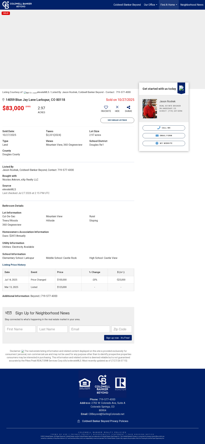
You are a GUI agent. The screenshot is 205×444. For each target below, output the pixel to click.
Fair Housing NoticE (141, 434)
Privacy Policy (80, 434)
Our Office (151, 6)
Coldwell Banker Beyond (127, 4)
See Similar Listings (117, 120)
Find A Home (169, 6)
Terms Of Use (59, 434)
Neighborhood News (191, 4)
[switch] (106, 110)
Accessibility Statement (109, 434)
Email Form (165, 136)
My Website (165, 143)
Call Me (165, 128)
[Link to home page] (18, 5)
